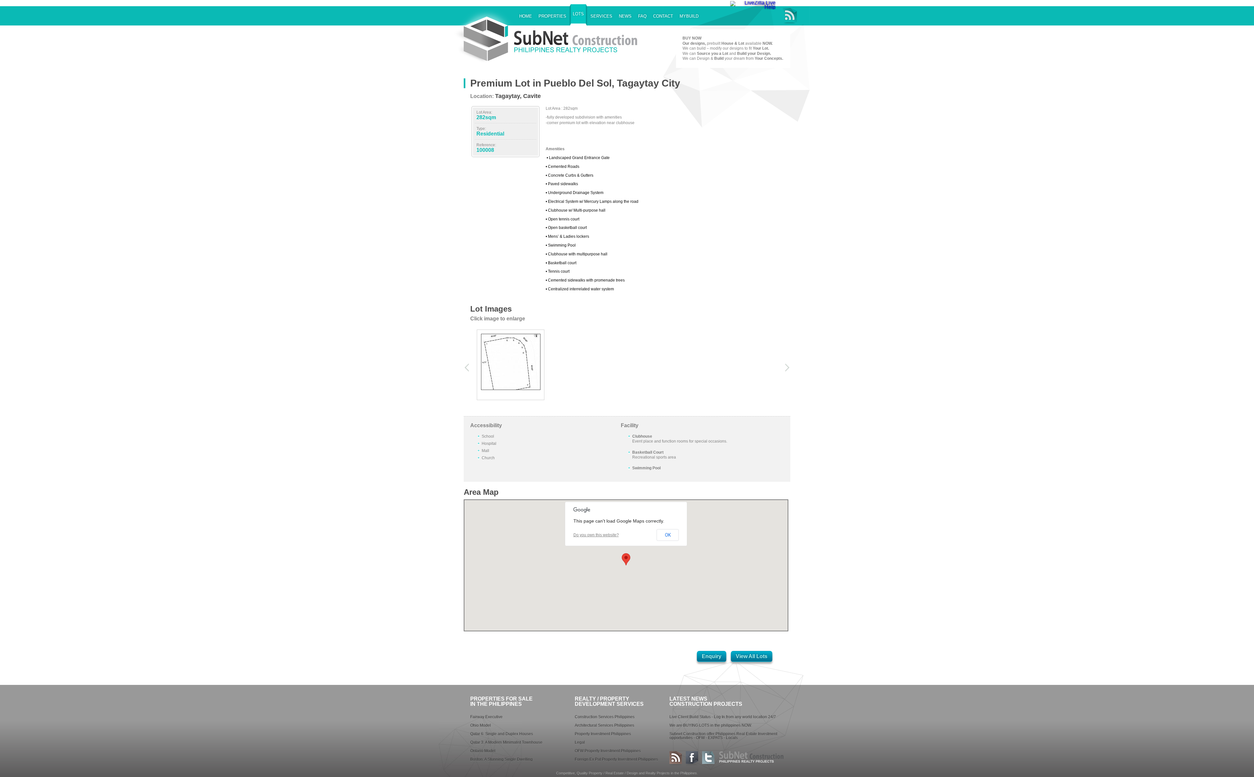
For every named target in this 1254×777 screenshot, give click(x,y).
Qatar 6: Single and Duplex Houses (501, 734)
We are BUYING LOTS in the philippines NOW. (710, 725)
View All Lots (751, 656)
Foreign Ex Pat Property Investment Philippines (616, 759)
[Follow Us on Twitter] (708, 758)
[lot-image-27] (510, 388)
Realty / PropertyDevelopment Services (609, 701)
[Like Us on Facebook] (692, 758)
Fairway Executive (486, 717)
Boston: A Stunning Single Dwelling (501, 759)
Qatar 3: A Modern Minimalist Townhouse (506, 742)
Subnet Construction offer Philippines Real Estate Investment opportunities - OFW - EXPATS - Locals (723, 736)
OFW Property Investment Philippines (608, 751)
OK (668, 535)
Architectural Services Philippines (604, 725)
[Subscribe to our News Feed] (790, 16)
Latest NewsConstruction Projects (705, 701)
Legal (580, 742)
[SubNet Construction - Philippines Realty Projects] (562, 44)
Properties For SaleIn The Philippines (501, 701)
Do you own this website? (596, 535)
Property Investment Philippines (603, 734)
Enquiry (711, 656)
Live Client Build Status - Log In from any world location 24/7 (722, 717)
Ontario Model (482, 751)
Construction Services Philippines (605, 717)
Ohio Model (480, 725)
